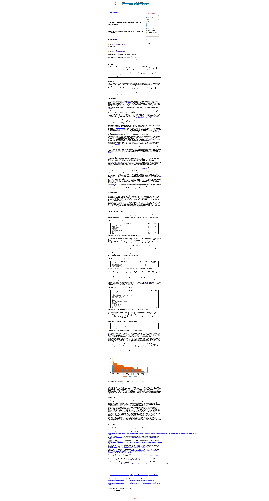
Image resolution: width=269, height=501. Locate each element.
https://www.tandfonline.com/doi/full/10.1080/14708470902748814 (127, 459)
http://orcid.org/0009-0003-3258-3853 (117, 51)
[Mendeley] (146, 39)
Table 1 (123, 217)
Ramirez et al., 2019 (111, 108)
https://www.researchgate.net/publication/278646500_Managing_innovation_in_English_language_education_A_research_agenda (134, 483)
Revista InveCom (113, 12)
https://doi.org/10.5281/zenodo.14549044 (115, 18)
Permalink (149, 43)
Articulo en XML (150, 23)
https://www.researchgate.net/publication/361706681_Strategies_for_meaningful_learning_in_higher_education (130, 480)
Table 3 (147, 283)
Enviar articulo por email (152, 32)
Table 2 (156, 254)
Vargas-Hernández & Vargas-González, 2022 (143, 117)
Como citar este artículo (152, 26)
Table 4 (145, 316)
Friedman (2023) (118, 144)
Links (109, 429)
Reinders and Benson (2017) (118, 162)
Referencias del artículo (151, 24)
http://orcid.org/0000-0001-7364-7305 (117, 44)
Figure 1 (146, 348)
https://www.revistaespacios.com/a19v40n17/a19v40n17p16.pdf (132, 472)
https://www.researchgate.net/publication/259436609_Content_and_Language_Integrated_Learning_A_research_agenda (134, 437)
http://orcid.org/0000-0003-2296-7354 (117, 47)
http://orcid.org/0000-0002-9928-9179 (117, 40)
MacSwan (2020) (130, 156)
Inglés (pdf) (149, 21)
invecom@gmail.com (134, 499)
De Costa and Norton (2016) (120, 128)
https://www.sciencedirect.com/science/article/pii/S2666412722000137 (143, 455)
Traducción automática (151, 30)
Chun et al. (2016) (145, 168)
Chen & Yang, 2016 (128, 102)
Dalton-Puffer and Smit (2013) (118, 122)
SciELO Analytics (150, 17)
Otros (148, 39)
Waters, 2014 (150, 140)
